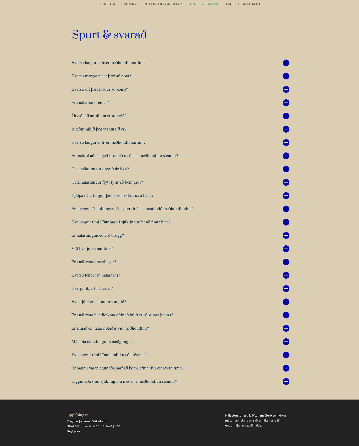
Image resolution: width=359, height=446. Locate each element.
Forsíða (107, 4)
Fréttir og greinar (161, 4)
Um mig (128, 4)
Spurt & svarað (204, 4)
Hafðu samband (243, 4)
